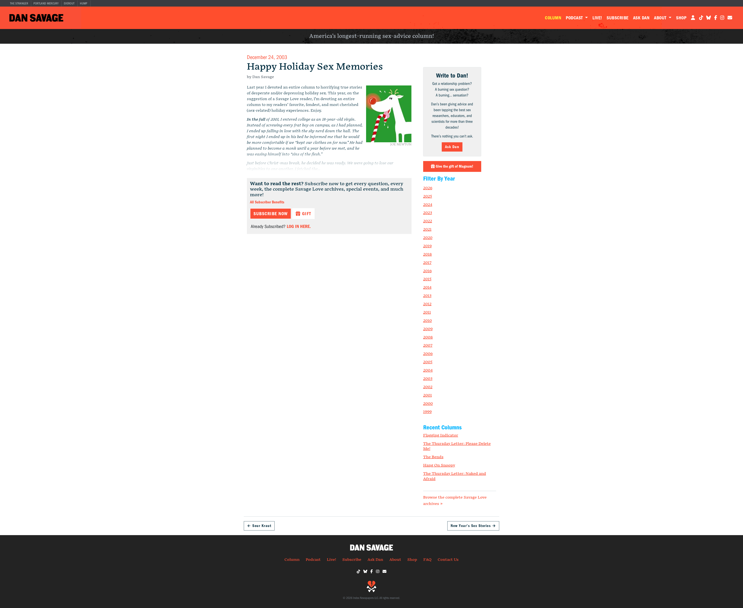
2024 (427, 204)
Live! (597, 17)
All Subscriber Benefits (267, 202)
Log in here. (299, 226)
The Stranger (19, 3)
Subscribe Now (270, 213)
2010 (427, 320)
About (661, 17)
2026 (427, 188)
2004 (428, 370)
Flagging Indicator (440, 435)
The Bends (433, 457)
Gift (305, 213)
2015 (427, 279)
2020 (427, 237)
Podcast (575, 17)
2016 (427, 271)
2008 (428, 337)
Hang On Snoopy (439, 465)
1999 (427, 411)
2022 (427, 221)
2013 (427, 295)
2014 (427, 287)
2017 (427, 262)
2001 (427, 395)
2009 (428, 329)
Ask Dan (641, 17)
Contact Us (448, 559)
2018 (427, 254)
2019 (427, 246)
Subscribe (617, 17)
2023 (427, 213)
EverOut (69, 3)
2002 (427, 387)
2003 (427, 378)
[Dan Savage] (36, 18)
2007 (427, 345)
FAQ (427, 559)
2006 (428, 353)
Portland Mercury (45, 3)
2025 (427, 196)
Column (553, 17)
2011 (427, 312)
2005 (427, 362)
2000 (428, 403)
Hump (83, 3)
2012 (427, 304)
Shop (681, 17)
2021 (427, 229)
